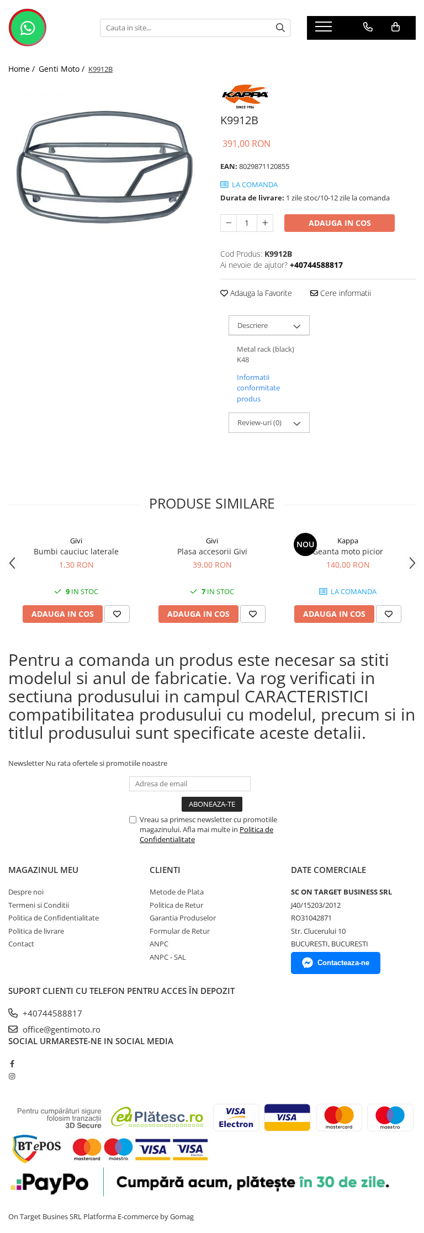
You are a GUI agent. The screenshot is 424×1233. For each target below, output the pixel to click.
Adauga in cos (340, 223)
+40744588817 (51, 1013)
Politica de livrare (36, 931)
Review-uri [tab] (259, 422)
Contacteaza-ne (343, 963)
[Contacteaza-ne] (368, 27)
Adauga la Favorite (260, 293)
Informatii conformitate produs (258, 388)
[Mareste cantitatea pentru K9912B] (265, 223)
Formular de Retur (180, 931)
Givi (76, 541)
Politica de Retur (176, 905)
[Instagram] (11, 1076)
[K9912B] (106, 180)
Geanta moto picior (347, 551)
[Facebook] (11, 1063)
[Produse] (325, 30)
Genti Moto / (63, 68)
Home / (22, 68)
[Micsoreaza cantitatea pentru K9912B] (228, 223)
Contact (21, 944)
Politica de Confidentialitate (53, 918)
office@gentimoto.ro (60, 1029)
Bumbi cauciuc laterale (76, 551)
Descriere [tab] (252, 325)
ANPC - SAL (168, 957)
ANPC (159, 944)
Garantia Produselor (183, 918)
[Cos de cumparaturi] (395, 27)
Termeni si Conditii (38, 905)
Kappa (347, 541)
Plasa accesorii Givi (212, 551)
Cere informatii (344, 293)
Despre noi (26, 892)
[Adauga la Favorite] (117, 614)
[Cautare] (280, 28)
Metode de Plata (177, 892)
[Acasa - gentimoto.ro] (45, 27)
